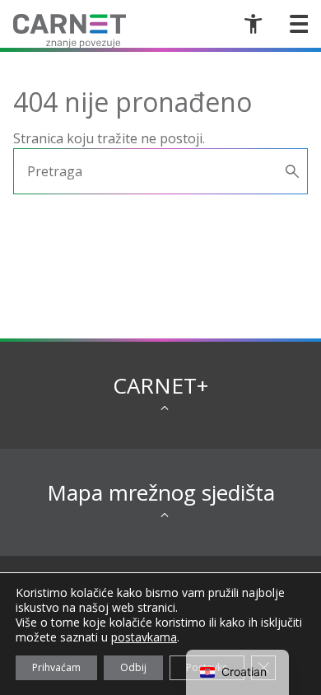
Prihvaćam (56, 667)
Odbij (133, 667)
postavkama (144, 637)
